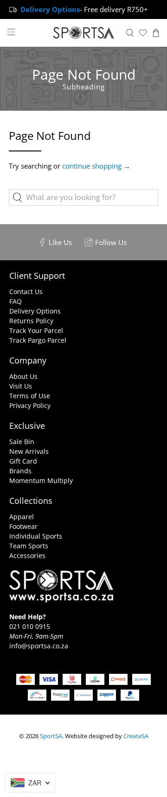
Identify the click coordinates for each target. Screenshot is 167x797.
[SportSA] (83, 32)
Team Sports (28, 545)
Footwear (23, 526)
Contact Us (26, 291)
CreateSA (135, 736)
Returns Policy (31, 320)
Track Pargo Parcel (37, 340)
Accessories (27, 555)
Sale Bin (21, 441)
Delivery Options (35, 311)
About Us (23, 376)
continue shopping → (96, 165)
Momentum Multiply (41, 480)
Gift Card (23, 461)
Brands (20, 470)
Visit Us (20, 386)
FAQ (15, 301)
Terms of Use (29, 395)
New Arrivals (29, 451)
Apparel (21, 516)
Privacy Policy (30, 405)
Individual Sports (35, 536)
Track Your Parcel (36, 330)
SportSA (51, 736)
